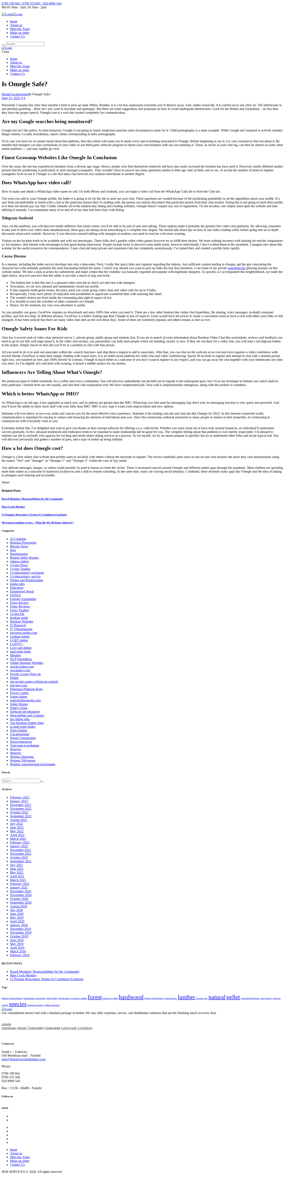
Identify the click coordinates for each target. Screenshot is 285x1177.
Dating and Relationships (26, 580)
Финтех (15, 749)
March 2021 (18, 880)
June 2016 (17, 940)
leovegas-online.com (23, 633)
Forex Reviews (20, 606)
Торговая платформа (24, 745)
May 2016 (17, 944)
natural (217, 997)
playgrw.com (18, 685)
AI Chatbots (18, 539)
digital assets (64, 998)
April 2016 (17, 947)
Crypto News (19, 565)
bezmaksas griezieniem (35, 998)
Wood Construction (23, 738)
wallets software (51, 1005)
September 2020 (21, 902)
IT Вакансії (18, 625)
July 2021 (16, 865)
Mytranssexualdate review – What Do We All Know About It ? (38, 522)
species (17, 1003)
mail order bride (20, 651)
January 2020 (19, 925)
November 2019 (21, 932)
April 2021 (17, 876)
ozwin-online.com (22, 666)
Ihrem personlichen (153, 998)
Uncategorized (19, 94)
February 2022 (19, 842)
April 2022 (17, 835)
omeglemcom (236, 268)
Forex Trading (19, 610)
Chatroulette (35, 1028)
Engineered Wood (22, 591)
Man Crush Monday (13, 506)
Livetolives (85, 1028)
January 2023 (19, 801)
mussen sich (202, 998)
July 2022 (16, 823)
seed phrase (266, 998)
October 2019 (19, 936)
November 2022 (21, 808)
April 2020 (17, 921)
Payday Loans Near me (25, 674)
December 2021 (20, 850)
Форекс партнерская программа (32, 764)
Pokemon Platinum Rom (26, 689)
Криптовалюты (21, 741)
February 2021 (19, 884)
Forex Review (19, 602)
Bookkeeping (19, 554)
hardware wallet (110, 998)
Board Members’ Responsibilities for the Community (32, 498)
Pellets (14, 678)
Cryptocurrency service (25, 576)
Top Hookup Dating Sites (27, 723)
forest (95, 997)
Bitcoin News (19, 546)
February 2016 (19, 955)
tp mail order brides (22, 726)
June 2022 (17, 827)
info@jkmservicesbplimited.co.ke (24, 1059)
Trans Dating (18, 730)
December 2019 (20, 929)
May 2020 (17, 917)
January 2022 (19, 846)
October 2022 (19, 812)
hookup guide (19, 617)
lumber (186, 997)
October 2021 (19, 857)
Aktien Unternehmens (12, 998)
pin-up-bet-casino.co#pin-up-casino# (34, 681)
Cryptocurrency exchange (27, 572)
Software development (25, 711)
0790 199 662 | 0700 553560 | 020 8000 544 (31, 3)
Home (6, 94)
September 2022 (21, 816)
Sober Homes (19, 704)
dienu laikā (52, 998)
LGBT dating (19, 640)
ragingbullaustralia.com (25, 700)
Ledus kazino (170, 998)
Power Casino (19, 693)
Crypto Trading (20, 569)
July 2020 (16, 910)
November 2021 (21, 853)
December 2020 (20, 891)
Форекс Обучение (22, 760)
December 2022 (20, 805)
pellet (233, 997)
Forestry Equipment (23, 599)
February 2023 (19, 797)
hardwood (131, 997)
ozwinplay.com (20, 670)
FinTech (15, 595)
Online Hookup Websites (26, 663)
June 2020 (17, 914)
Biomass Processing (23, 542)
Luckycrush (69, 1028)
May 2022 (17, 831)
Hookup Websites (21, 621)
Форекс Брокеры (22, 756)
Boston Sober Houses (24, 557)
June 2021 (17, 868)
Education (16, 587)
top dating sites (20, 719)
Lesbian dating (19, 636)
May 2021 (17, 872)
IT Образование (21, 629)
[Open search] (3, 44)
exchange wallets (79, 998)
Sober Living (18, 708)
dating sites (17, 584)
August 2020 (18, 906)
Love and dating (21, 648)
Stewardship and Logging (27, 715)
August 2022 (18, 820)
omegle (6, 1024)
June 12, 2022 (11, 98)
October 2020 (19, 899)
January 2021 (19, 887)
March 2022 (18, 838)
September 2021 (21, 861)
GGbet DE (17, 614)
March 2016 (18, 951)
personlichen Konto (250, 998)
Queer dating (18, 696)
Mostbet (15, 655)
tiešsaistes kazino (35, 1005)
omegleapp (9, 1028)
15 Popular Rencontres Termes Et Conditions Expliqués (34, 514)
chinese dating (19, 561)
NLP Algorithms (21, 659)
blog (13, 550)
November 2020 (21, 895)
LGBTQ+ (16, 644)
